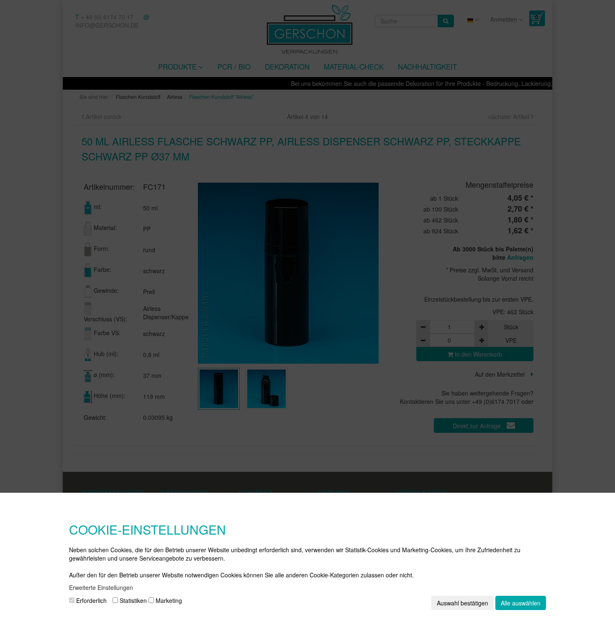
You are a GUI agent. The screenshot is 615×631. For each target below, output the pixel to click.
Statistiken (132, 600)
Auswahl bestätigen (462, 603)
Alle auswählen (521, 603)
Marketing (168, 600)
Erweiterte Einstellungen (101, 587)
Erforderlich (90, 600)
